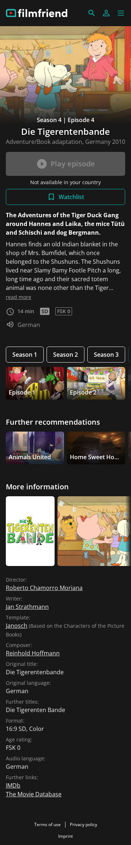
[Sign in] (106, 13)
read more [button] (18, 297)
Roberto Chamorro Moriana (44, 588)
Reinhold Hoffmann (33, 653)
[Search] (91, 13)
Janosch (16, 626)
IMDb (13, 785)
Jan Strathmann (27, 607)
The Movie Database (33, 794)
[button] (121, 13)
